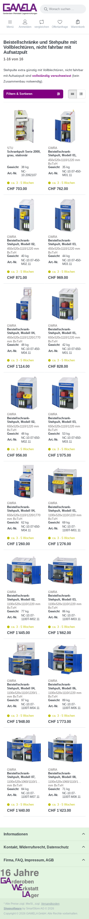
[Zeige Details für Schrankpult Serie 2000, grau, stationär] (24, 126)
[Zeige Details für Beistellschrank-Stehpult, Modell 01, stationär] (65, 126)
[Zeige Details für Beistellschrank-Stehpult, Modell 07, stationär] (24, 748)
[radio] (72, 94)
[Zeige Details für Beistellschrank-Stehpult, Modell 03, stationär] (65, 215)
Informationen (16, 834)
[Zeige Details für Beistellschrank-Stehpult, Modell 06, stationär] (65, 659)
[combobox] (63, 9)
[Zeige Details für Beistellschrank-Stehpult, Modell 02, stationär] (24, 215)
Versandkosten (50, 903)
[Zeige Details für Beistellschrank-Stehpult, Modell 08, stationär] (65, 748)
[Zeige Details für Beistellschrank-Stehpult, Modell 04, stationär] (24, 304)
